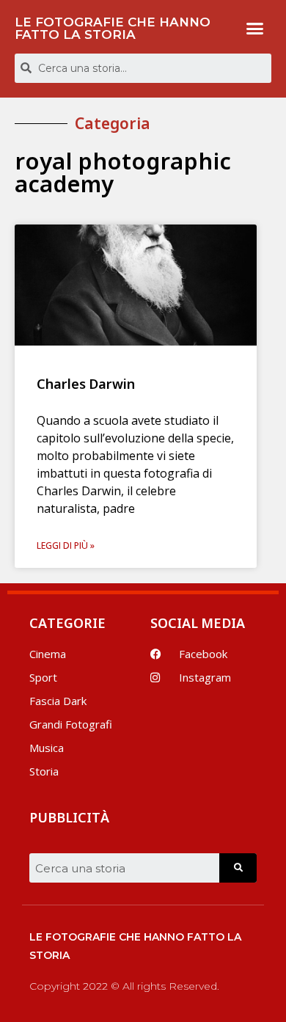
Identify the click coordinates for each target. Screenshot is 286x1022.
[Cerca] (238, 868)
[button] (255, 29)
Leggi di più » (66, 545)
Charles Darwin (86, 384)
